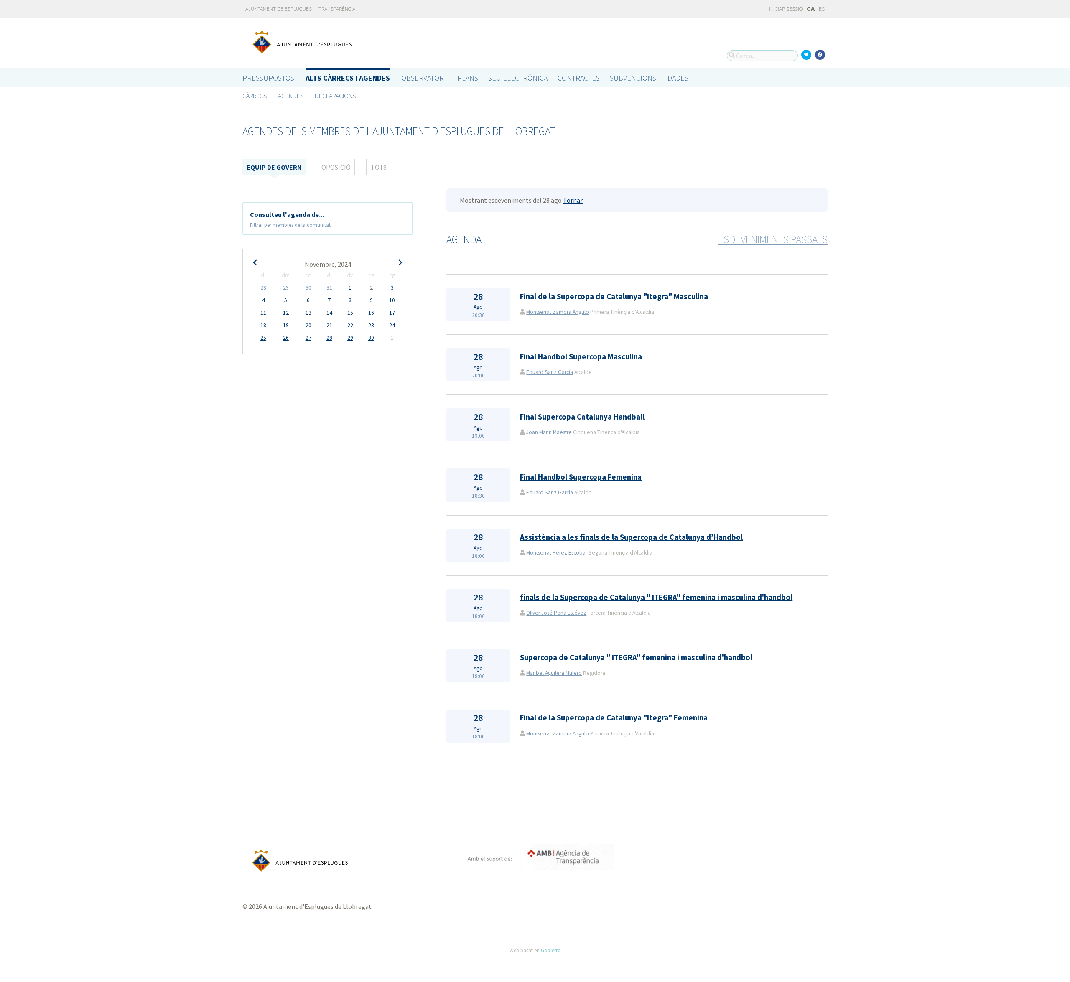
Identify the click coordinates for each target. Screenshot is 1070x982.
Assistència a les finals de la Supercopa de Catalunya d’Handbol (631, 537)
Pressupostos (268, 78)
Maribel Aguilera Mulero (554, 673)
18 (263, 325)
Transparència (336, 9)
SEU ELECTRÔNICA (518, 78)
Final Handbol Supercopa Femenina (581, 477)
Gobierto (551, 950)
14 (329, 312)
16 (371, 312)
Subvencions (633, 78)
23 (371, 325)
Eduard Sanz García (549, 372)
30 (308, 287)
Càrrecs (254, 96)
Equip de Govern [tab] (274, 167)
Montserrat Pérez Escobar (556, 552)
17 (392, 312)
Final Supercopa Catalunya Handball (582, 417)
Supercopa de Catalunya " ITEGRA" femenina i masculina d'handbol (636, 657)
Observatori (423, 78)
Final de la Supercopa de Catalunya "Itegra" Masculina (614, 296)
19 (286, 325)
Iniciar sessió (785, 9)
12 (286, 312)
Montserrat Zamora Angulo (557, 311)
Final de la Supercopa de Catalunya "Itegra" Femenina (614, 718)
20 (308, 325)
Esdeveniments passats (773, 239)
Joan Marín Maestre (549, 432)
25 (263, 337)
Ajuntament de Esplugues (278, 9)
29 (286, 287)
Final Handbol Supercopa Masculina (581, 356)
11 (263, 312)
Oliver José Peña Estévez (556, 612)
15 (350, 312)
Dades (677, 78)
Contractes (579, 78)
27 (308, 337)
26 (286, 337)
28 (263, 287)
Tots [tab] (379, 167)
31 (329, 287)
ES (822, 9)
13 (308, 312)
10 (392, 300)
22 (350, 325)
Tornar (573, 200)
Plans (467, 78)
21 (329, 325)
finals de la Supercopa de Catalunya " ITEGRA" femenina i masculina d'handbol (656, 597)
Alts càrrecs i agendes (348, 78)
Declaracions (335, 96)
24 (392, 325)
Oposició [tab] (336, 167)
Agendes (290, 96)
